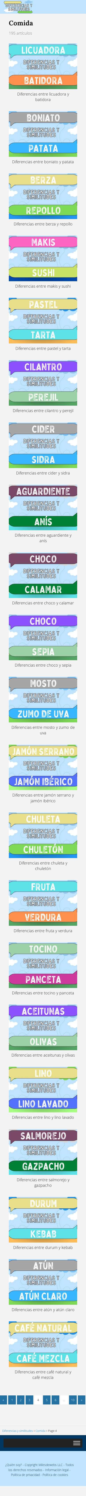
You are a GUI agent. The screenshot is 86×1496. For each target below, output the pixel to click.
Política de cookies (55, 1475)
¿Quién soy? (13, 1465)
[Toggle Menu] (76, 1443)
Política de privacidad (25, 1475)
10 (73, 1400)
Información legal (57, 1470)
